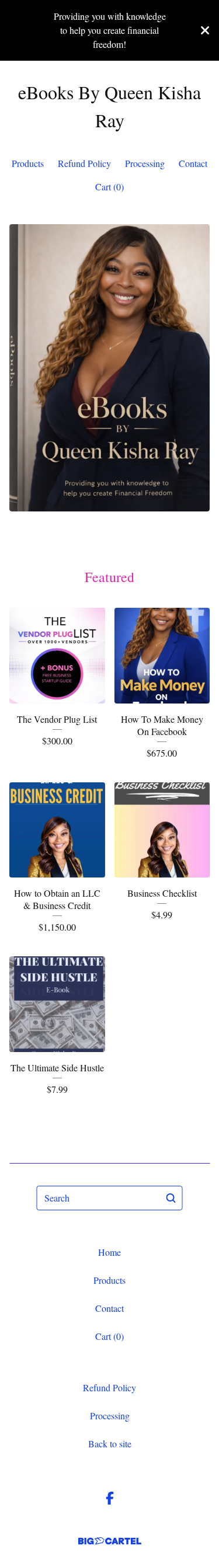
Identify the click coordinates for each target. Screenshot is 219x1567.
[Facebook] (110, 1498)
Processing (145, 163)
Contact (193, 163)
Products (28, 163)
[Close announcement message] (205, 30)
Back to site (109, 1443)
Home (109, 1252)
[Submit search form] (171, 1198)
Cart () (109, 186)
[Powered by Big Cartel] (109, 1541)
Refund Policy (84, 163)
